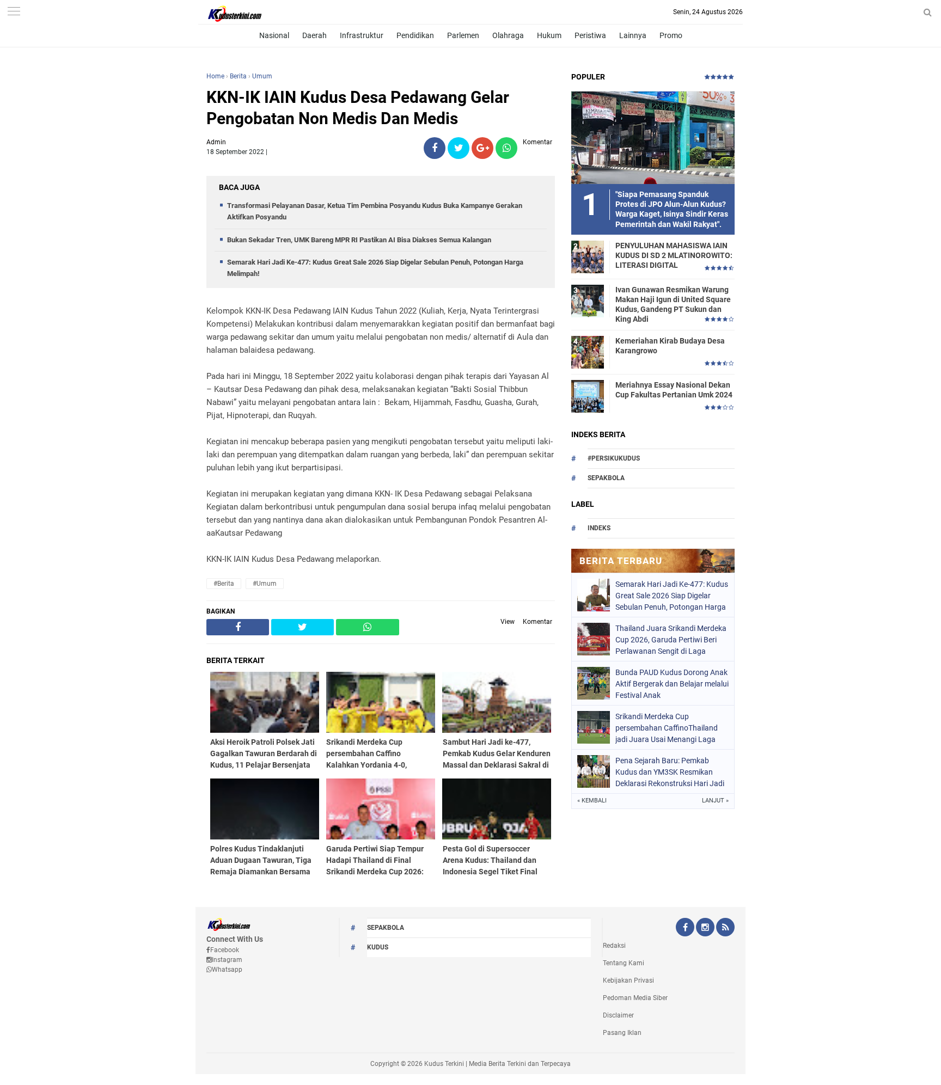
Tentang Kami (623, 963)
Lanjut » (715, 800)
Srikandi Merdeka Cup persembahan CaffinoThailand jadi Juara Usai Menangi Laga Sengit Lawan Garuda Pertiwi (666, 728)
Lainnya (632, 35)
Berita (238, 76)
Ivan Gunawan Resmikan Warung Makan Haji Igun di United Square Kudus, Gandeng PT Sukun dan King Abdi (673, 304)
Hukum (549, 35)
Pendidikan (415, 35)
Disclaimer (618, 1015)
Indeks (599, 528)
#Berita (223, 583)
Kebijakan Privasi (628, 980)
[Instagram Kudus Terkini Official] (705, 928)
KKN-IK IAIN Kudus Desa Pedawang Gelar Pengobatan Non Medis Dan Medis (357, 108)
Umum (262, 76)
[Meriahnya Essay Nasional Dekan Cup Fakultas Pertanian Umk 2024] (587, 396)
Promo (670, 35)
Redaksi (614, 945)
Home (215, 76)
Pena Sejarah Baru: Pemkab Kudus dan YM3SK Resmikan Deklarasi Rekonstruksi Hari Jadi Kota (669, 772)
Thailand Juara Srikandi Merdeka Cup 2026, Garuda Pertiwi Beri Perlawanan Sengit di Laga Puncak (670, 639)
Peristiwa (590, 35)
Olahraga (508, 35)
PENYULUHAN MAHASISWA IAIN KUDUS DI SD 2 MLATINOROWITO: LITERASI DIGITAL (673, 255)
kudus (377, 947)
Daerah (314, 35)
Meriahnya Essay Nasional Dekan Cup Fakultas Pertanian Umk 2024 (673, 390)
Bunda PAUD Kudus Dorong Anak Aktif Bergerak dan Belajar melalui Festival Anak (672, 684)
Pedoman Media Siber (635, 998)
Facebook (224, 950)
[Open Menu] (13, 12)
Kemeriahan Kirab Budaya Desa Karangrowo (670, 345)
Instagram (227, 960)
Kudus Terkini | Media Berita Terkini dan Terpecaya (497, 1064)
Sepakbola (606, 478)
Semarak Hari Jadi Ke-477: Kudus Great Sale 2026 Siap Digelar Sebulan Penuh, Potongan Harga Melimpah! (671, 595)
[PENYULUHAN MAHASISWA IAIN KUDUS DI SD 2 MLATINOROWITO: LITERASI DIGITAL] (587, 256)
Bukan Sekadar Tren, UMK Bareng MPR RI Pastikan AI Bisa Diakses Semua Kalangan (359, 240)
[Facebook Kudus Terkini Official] (685, 928)
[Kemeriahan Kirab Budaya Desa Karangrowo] (587, 351)
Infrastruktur (361, 35)
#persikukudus (614, 458)
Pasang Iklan (622, 1033)
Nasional (274, 35)
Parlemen (463, 35)
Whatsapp (227, 969)
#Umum (265, 583)
